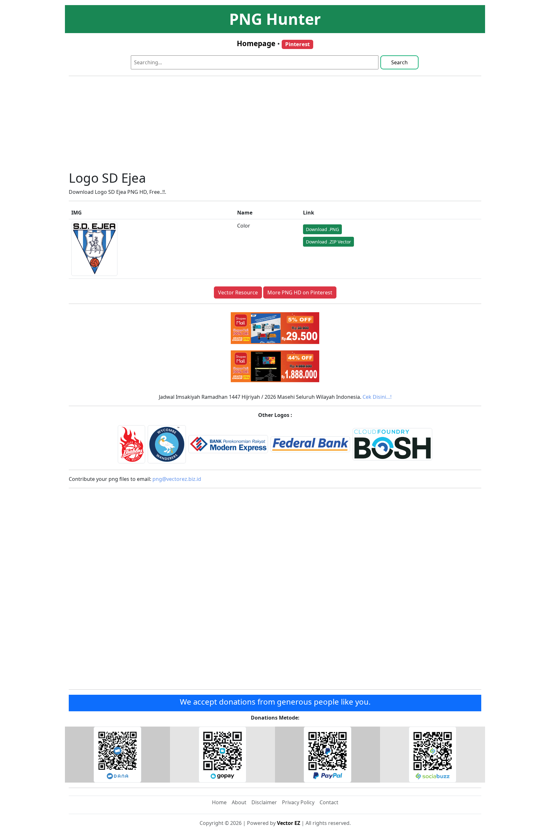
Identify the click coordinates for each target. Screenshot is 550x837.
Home (219, 802)
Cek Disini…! (377, 396)
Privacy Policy (298, 802)
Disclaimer (264, 802)
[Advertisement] (275, 125)
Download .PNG (322, 229)
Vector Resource (238, 292)
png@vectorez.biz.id (176, 478)
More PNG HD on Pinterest (299, 292)
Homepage (256, 43)
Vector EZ (288, 822)
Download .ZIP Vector (328, 242)
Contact (329, 802)
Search (399, 62)
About (239, 802)
